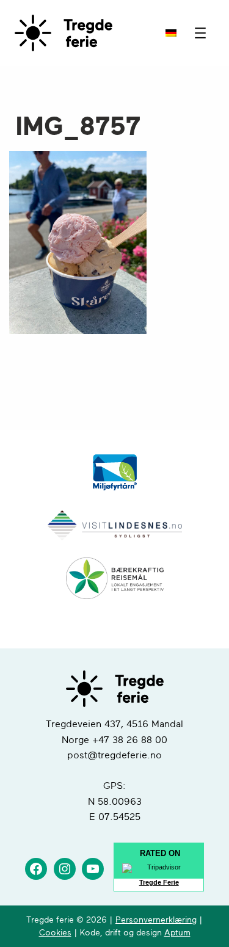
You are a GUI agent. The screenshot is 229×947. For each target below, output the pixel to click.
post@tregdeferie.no (114, 755)
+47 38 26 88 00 (129, 740)
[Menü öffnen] (200, 33)
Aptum (177, 932)
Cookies (55, 932)
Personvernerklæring (156, 919)
